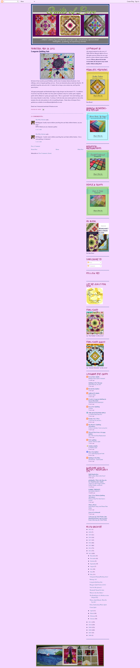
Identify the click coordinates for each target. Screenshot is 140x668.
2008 (90, 630)
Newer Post (34, 149)
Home (57, 149)
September (93, 564)
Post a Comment (35, 146)
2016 (90, 543)
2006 (90, 635)
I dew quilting (92, 440)
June (91, 572)
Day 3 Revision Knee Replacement (97, 435)
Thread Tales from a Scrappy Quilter (97, 433)
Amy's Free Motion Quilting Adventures (97, 496)
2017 (90, 540)
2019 (90, 535)
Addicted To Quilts (94, 393)
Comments (92, 266)
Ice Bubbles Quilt (93, 447)
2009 (90, 627)
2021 (90, 529)
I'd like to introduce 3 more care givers (98, 428)
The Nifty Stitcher (41, 120)
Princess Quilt (92, 395)
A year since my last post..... (95, 420)
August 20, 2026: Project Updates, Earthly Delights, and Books (97, 484)
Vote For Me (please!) (96, 587)
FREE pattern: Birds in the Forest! (97, 476)
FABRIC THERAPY (94, 489)
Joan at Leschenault (94, 512)
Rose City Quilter (94, 452)
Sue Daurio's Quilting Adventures (95, 425)
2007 (90, 633)
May (91, 574)
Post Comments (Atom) (45, 153)
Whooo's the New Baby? (96, 593)
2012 (90, 553)
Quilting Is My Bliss (94, 458)
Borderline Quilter (94, 389)
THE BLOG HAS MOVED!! (96, 402)
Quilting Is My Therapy (95, 383)
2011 (90, 622)
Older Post (80, 149)
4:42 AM (39, 129)
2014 (90, 548)
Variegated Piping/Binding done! (99, 577)
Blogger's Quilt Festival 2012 (98, 585)
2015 (90, 545)
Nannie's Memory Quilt (94, 441)
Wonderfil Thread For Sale (97, 590)
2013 (90, 551)
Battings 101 (93, 579)
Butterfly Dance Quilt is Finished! (97, 378)
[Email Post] (42, 109)
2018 (90, 537)
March (92, 613)
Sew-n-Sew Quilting (94, 407)
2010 (90, 625)
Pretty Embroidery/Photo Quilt (98, 605)
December (93, 556)
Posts (90, 262)
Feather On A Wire (94, 419)
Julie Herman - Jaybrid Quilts (96, 459)
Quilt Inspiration (93, 474)
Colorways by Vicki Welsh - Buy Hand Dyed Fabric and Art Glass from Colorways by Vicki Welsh (98, 518)
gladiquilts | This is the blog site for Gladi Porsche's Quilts (98, 481)
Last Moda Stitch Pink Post (95, 414)
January (92, 619)
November (93, 558)
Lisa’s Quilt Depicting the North (96, 453)
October (92, 561)
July (91, 569)
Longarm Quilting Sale (40, 51)
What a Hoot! (92, 505)
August (92, 566)
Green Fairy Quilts (94, 377)
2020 (90, 532)
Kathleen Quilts (93, 446)
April (91, 611)
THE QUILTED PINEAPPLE (97, 413)
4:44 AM (39, 142)
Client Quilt (93, 607)
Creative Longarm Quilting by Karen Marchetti (97, 400)
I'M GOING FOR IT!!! (94, 491)
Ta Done (91, 408)
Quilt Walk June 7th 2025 (95, 384)
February (92, 616)
